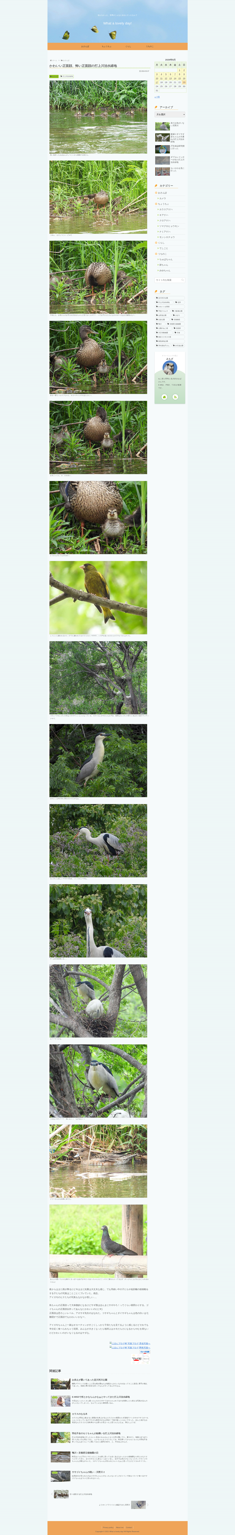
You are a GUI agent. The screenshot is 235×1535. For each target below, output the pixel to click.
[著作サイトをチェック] (164, 397)
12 (166, 78)
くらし (161, 243)
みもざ (169, 359)
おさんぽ (55, 76)
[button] (182, 280)
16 (184, 78)
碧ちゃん (163, 265)
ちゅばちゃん (166, 259)
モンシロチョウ (167, 237)
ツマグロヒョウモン (169, 226)
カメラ (162, 198)
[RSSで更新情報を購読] (175, 397)
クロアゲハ (164, 220)
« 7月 (157, 97)
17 (157, 82)
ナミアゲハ (164, 231)
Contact (129, 1527)
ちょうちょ (163, 204)
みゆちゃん (164, 270)
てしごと (163, 248)
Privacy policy (108, 1527)
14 (175, 78)
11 (161, 78)
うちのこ (162, 254)
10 (157, 78)
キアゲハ (163, 215)
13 (170, 78)
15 (179, 78)
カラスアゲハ (166, 209)
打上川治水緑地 (68, 76)
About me (119, 1527)
